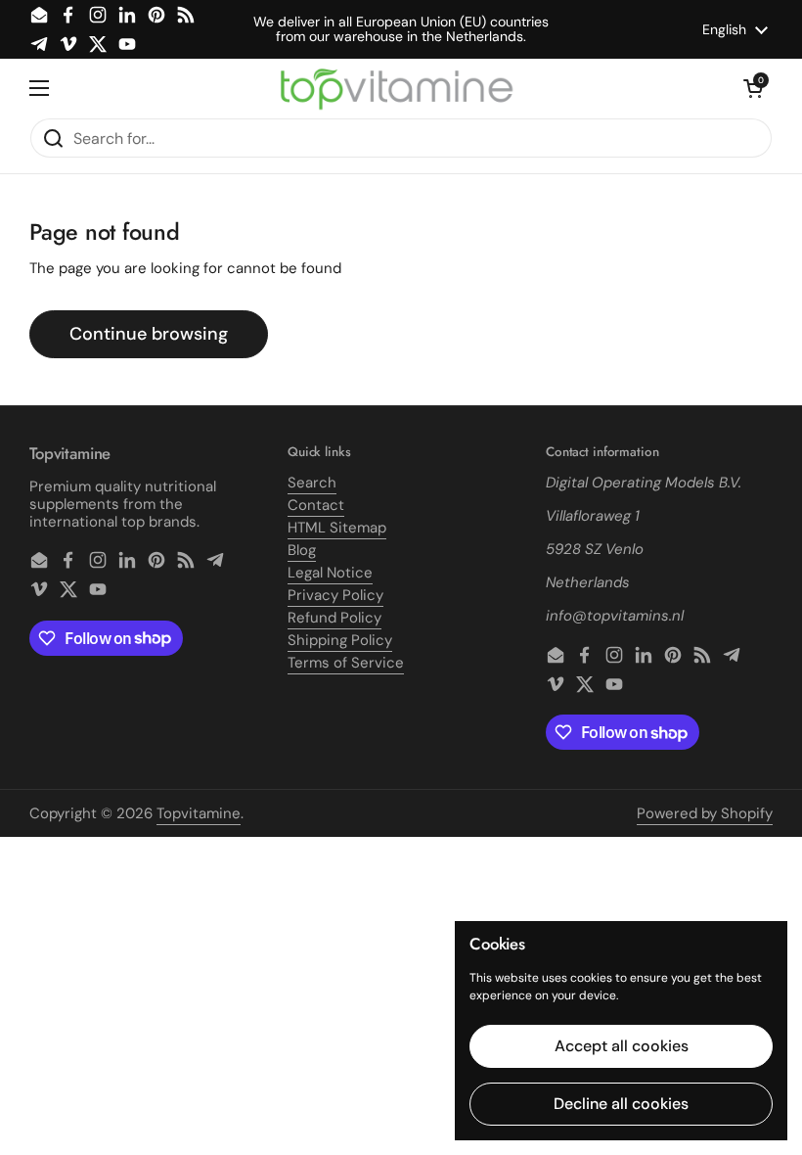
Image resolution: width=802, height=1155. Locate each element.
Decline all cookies (621, 1103)
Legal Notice (330, 572)
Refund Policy (334, 617)
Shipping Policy (340, 640)
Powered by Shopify (705, 813)
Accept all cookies (622, 1046)
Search (312, 482)
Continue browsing (148, 334)
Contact (316, 505)
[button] (753, 88)
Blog (302, 550)
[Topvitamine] (396, 88)
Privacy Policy (335, 595)
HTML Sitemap (337, 527)
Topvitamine (198, 813)
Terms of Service (346, 662)
